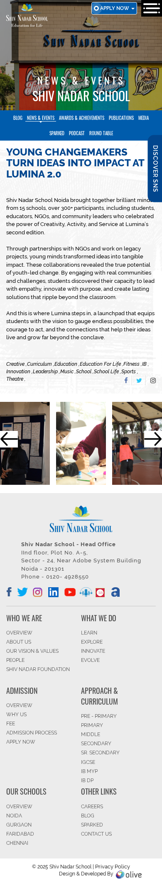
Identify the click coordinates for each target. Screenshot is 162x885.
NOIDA (14, 816)
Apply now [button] (115, 8)
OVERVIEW (19, 633)
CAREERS (92, 807)
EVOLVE (90, 660)
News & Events (40, 117)
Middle (90, 734)
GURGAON (19, 825)
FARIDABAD (20, 834)
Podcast (77, 133)
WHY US (16, 714)
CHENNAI (17, 843)
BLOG (87, 816)
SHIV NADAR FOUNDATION (38, 669)
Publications (121, 117)
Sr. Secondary (100, 753)
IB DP (87, 780)
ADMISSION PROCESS (31, 733)
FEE (10, 724)
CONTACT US (96, 834)
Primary (92, 725)
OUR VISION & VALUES (32, 651)
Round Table (101, 133)
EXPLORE (92, 642)
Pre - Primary (99, 716)
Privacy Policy (112, 866)
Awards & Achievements (81, 117)
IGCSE (88, 762)
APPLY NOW (20, 742)
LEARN (89, 633)
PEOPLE (15, 660)
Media (143, 117)
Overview (19, 807)
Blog (17, 117)
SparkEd (56, 133)
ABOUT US (18, 642)
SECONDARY (96, 743)
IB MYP (89, 771)
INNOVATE (93, 651)
